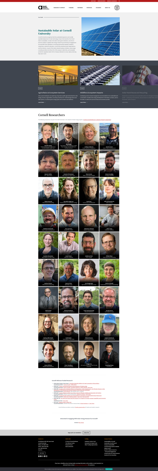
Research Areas (69, 444)
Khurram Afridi (85, 396)
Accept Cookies (109, 469)
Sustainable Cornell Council (110, 443)
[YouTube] (46, 456)
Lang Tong (79, 396)
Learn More (41, 102)
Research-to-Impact (59, 7)
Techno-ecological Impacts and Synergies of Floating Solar (73, 386)
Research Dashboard (112, 1)
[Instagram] (42, 456)
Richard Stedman (84, 403)
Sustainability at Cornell (109, 441)
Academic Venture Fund (90, 441)
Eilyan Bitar (65, 400)
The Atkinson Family (69, 443)
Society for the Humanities (110, 455)
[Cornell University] (117, 7)
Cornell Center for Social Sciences (112, 453)
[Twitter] (39, 456)
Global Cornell (107, 448)
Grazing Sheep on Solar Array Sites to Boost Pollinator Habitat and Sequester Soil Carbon (80, 393)
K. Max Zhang (91, 403)
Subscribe (86, 432)
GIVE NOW (42, 453)
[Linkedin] (44, 456)
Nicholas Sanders (73, 396)
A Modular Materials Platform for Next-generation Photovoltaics (84, 383)
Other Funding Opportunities (91, 444)
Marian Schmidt (83, 387)
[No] (156, 469)
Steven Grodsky (67, 387)
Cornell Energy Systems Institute (111, 446)
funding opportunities (80, 407)
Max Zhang (81, 422)
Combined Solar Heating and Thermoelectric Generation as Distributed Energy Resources (80, 395)
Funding (71, 7)
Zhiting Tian (66, 396)
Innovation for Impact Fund (91, 443)
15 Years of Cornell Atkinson (71, 441)
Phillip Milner (74, 384)
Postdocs (89, 7)
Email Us (40, 450)
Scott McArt (88, 394)
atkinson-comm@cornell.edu (81, 465)
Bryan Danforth (67, 391)
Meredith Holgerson (75, 387)
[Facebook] (40, 456)
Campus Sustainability (109, 444)
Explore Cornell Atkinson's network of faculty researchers (97, 119)
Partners (80, 7)
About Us (107, 7)
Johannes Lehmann (81, 394)
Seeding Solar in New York (65, 402)
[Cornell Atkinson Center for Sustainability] (43, 8)
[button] (120, 74)
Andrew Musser (67, 384)
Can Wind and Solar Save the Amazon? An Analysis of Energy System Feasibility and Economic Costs (80, 399)
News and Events (101, 1)
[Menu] (119, 0)
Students (98, 7)
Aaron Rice (90, 387)
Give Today (93, 1)
